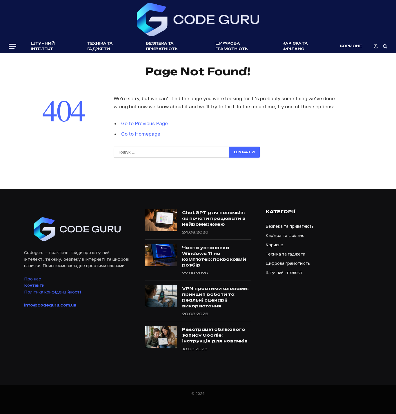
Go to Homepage (140, 134)
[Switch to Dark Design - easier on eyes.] (375, 46)
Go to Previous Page (144, 123)
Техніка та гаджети (100, 46)
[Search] (384, 46)
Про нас (32, 278)
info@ (50, 304)
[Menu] (12, 46)
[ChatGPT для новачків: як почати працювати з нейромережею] (161, 220)
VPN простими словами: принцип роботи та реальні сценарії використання (215, 297)
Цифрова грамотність (231, 46)
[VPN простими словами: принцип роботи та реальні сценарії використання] (161, 296)
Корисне (351, 46)
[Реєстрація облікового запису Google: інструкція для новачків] (161, 337)
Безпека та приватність (162, 46)
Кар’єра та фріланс (295, 46)
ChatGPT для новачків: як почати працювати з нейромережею (213, 218)
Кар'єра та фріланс (285, 235)
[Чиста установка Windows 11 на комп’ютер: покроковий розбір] (161, 255)
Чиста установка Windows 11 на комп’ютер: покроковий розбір (214, 256)
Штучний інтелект (43, 46)
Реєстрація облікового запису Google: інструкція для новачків (215, 335)
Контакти (34, 285)
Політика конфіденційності (52, 291)
